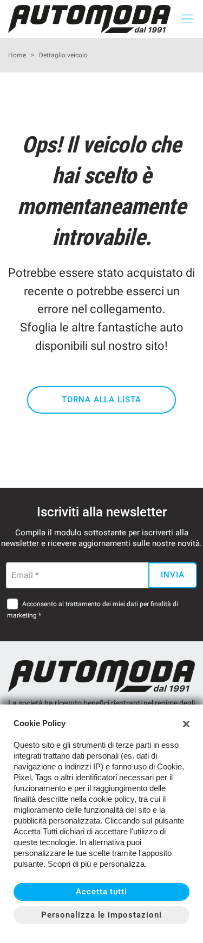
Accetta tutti (101, 891)
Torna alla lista (101, 399)
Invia (173, 575)
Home (17, 55)
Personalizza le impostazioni (101, 915)
